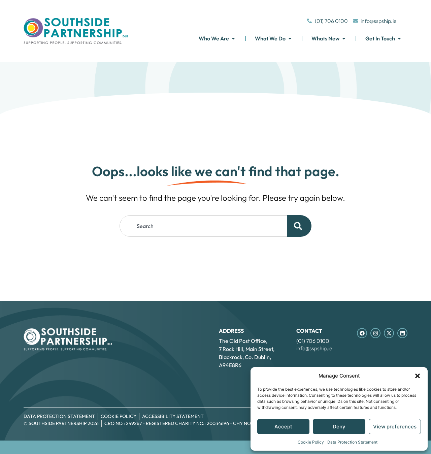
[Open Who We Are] (233, 38)
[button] (417, 375)
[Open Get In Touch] (399, 38)
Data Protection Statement (352, 442)
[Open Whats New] (343, 38)
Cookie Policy (311, 442)
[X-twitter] (389, 333)
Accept (283, 426)
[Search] (299, 226)
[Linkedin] (402, 333)
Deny (339, 426)
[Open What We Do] (290, 38)
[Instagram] (375, 333)
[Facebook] (362, 333)
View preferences (395, 426)
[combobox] (203, 226)
